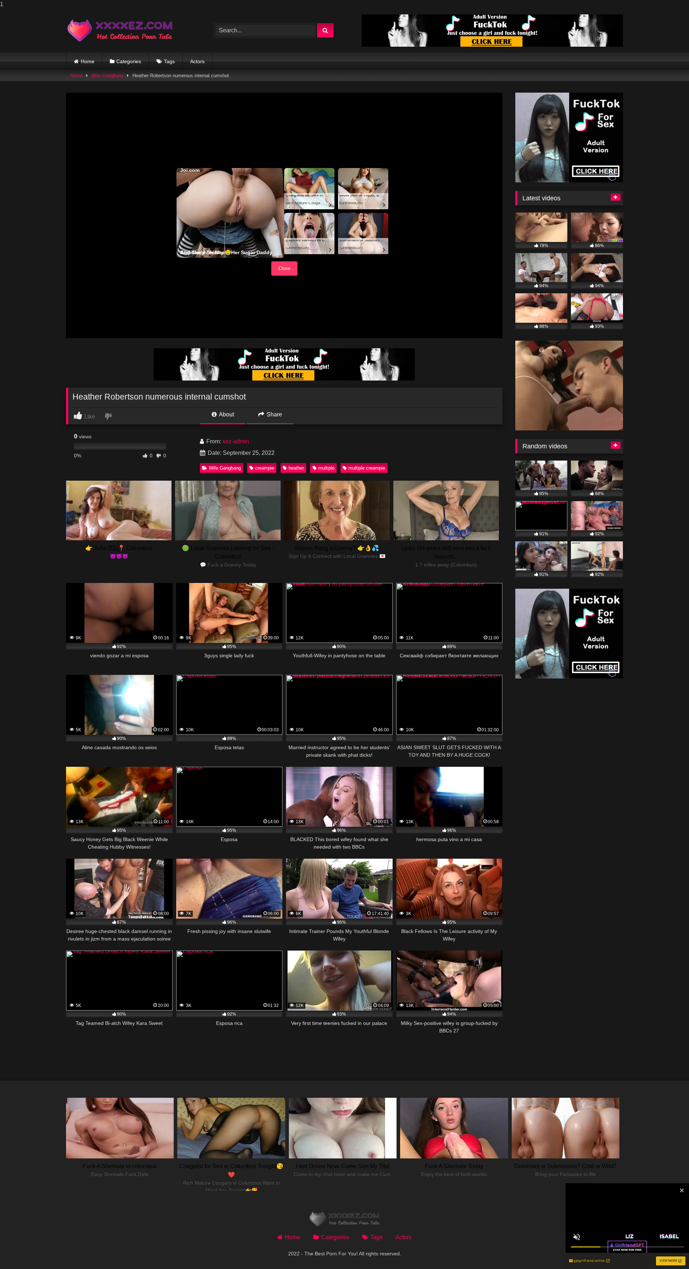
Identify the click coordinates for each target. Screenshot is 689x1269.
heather (296, 468)
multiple (326, 468)
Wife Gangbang (107, 75)
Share (273, 414)
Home (87, 61)
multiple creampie (366, 468)
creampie (264, 468)
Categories (128, 61)
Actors (197, 61)
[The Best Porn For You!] (120, 30)
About (226, 414)
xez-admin (235, 441)
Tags (169, 61)
